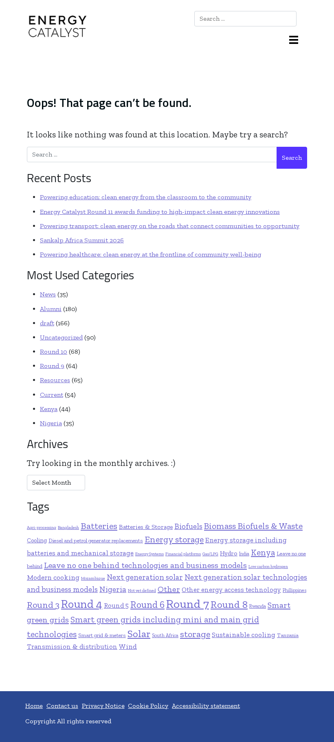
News (48, 294)
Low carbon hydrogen (268, 566)
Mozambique (93, 578)
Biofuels (188, 526)
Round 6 (147, 604)
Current (51, 394)
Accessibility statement (206, 705)
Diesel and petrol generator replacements (95, 540)
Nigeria (51, 423)
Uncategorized (61, 337)
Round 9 (52, 366)
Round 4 (81, 604)
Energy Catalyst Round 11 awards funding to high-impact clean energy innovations (160, 211)
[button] (296, 39)
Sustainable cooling (243, 635)
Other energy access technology (231, 590)
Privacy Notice (103, 705)
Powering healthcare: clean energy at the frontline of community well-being (150, 254)
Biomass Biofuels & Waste (253, 526)
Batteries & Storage (146, 527)
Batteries (99, 525)
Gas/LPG (210, 554)
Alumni (51, 309)
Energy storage (174, 539)
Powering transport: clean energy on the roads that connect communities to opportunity (169, 226)
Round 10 (53, 351)
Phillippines (294, 590)
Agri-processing (41, 527)
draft (47, 323)
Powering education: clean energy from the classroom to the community (145, 197)
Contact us (62, 705)
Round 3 (43, 604)
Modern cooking (53, 577)
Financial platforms (183, 554)
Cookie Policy (148, 705)
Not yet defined (142, 590)
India (244, 554)
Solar (138, 634)
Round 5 (116, 605)
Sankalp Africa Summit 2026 (82, 240)
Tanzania (288, 635)
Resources (55, 380)
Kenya (48, 409)
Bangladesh (68, 527)
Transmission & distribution (72, 647)
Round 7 (187, 603)
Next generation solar (145, 577)
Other (169, 589)
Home (34, 705)
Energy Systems (149, 554)
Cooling (37, 540)
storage (195, 634)
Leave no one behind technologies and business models (145, 565)
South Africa (165, 635)
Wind (128, 646)
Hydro (228, 553)
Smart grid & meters (102, 635)
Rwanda (257, 606)
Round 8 (229, 604)
